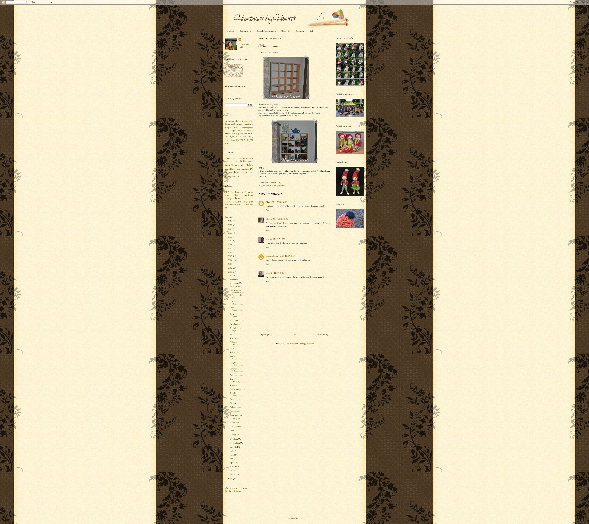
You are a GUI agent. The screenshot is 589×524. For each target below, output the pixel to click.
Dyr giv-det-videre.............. (237, 363)
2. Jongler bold (236, 426)
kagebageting (247, 127)
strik (227, 176)
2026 (230, 221)
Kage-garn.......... (236, 352)
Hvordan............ (236, 324)
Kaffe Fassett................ (237, 308)
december (234, 279)
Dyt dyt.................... (237, 403)
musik (243, 205)
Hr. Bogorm (234, 434)
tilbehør (234, 176)
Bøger (237, 191)
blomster (228, 202)
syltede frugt (230, 140)
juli (232, 450)
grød (233, 124)
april (232, 462)
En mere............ (236, 411)
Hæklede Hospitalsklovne (266, 31)
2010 (230, 275)
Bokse (227, 158)
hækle (249, 164)
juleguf (228, 127)
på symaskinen (239, 170)
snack (238, 136)
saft (245, 133)
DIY (233, 158)
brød (251, 120)
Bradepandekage (233, 120)
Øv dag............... (236, 399)
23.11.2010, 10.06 (279, 202)
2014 (230, 260)
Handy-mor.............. (237, 389)
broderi (250, 161)
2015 (230, 256)
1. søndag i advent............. (237, 302)
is (252, 124)
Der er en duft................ (236, 370)
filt (232, 165)
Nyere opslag (266, 334)
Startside (230, 31)
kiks (226, 130)
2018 (230, 244)
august (233, 446)
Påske (227, 161)
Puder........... (234, 430)
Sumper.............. (236, 414)
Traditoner (248, 194)
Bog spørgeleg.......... (237, 380)
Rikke (268, 201)
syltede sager (244, 139)
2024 (230, 229)
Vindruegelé (235, 418)
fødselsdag (242, 201)
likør (240, 130)
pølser (240, 133)
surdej (250, 136)
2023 (230, 232)
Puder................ (236, 407)
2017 (230, 248)
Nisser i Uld (285, 31)
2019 (230, 240)
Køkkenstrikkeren (273, 255)
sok (251, 172)
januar (233, 474)
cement (227, 165)
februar (233, 470)
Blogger (298, 518)
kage (236, 127)
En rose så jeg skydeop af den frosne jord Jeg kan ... (237, 294)
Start (294, 334)
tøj (238, 176)
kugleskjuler (230, 168)
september (234, 443)
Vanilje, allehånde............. (238, 357)
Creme (245, 121)
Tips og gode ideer (277, 185)
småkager (229, 136)
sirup (250, 133)
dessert (227, 123)
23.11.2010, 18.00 (277, 238)
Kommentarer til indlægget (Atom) (300, 343)
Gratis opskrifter (245, 31)
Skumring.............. (237, 385)
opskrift (245, 168)
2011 (230, 271)
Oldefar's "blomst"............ (237, 343)
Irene (268, 272)
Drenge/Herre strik (245, 158)
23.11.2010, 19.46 (290, 255)
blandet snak (244, 198)
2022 (230, 236)
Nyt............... (235, 334)
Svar (267, 210)
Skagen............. (236, 338)
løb (238, 204)
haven (250, 201)
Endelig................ (237, 375)
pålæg (234, 133)
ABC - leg (229, 192)
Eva (267, 238)
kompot (233, 130)
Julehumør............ (237, 320)
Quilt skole (234, 161)
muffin (227, 133)
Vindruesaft (234, 422)
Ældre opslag (322, 334)
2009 (230, 479)
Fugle (243, 192)
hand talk (239, 164)
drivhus (234, 201)
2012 (230, 267)
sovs (244, 136)
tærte (227, 143)
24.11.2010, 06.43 (279, 272)
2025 (230, 225)
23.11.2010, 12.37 (280, 219)
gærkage (239, 123)
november (234, 282)
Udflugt (228, 198)
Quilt (311, 31)
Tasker (243, 161)
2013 (230, 264)
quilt (245, 172)
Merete (269, 218)
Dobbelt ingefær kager (236, 329)
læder (239, 169)
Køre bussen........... (237, 286)
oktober (233, 439)
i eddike (247, 123)
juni (232, 454)
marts (232, 466)
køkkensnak (230, 204)
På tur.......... (234, 348)
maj (232, 458)
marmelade (248, 130)
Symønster (300, 31)
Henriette (271, 182)
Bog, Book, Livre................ (237, 394)
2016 (230, 252)
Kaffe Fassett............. (237, 315)
